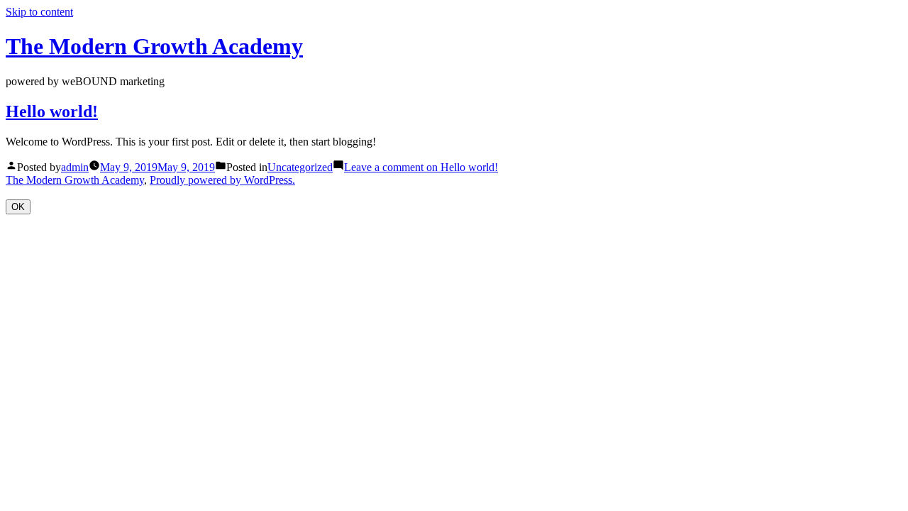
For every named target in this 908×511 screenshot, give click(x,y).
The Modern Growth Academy (154, 46)
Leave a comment (421, 167)
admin (75, 167)
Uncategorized (300, 167)
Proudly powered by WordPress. (222, 180)
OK (18, 207)
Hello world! (52, 111)
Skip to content (39, 12)
